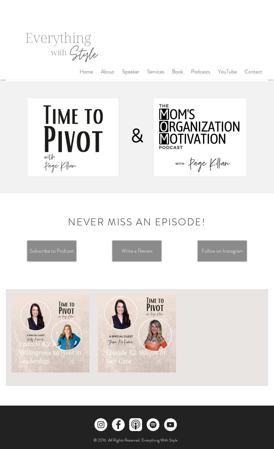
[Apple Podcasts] (135, 424)
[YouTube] (170, 424)
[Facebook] (118, 424)
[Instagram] (100, 424)
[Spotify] (153, 424)
